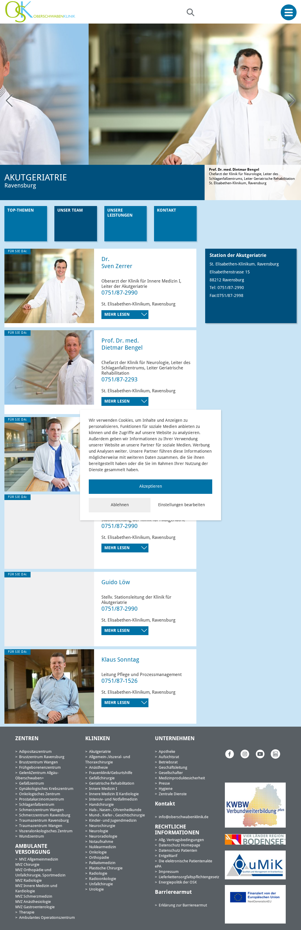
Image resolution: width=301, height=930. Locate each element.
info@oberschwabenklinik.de (183, 817)
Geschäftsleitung (173, 768)
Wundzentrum (31, 836)
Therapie (26, 912)
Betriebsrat (168, 762)
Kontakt (166, 210)
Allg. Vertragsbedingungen (181, 840)
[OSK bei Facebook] (229, 754)
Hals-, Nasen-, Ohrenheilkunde (115, 810)
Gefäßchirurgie (102, 778)
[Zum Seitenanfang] (294, 911)
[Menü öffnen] (288, 12)
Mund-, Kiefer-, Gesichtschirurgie (117, 815)
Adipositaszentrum (35, 752)
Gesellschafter (171, 773)
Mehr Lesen (117, 315)
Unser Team (70, 210)
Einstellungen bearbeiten (181, 505)
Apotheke (167, 752)
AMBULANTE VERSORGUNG (32, 849)
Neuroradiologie (103, 836)
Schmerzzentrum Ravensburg (44, 815)
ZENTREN (27, 738)
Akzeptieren (150, 486)
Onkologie (98, 852)
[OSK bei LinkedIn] (275, 754)
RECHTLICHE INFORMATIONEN (177, 830)
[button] (292, 100)
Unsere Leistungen (120, 212)
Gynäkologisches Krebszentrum (46, 789)
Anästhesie (98, 768)
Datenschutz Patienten (178, 851)
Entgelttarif (168, 856)
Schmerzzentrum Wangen (41, 810)
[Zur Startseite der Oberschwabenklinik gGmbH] (41, 12)
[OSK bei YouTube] (260, 754)
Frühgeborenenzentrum (40, 768)
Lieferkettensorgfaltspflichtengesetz (189, 877)
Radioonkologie (102, 879)
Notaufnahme (101, 842)
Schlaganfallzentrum (36, 805)
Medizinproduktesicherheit (182, 778)
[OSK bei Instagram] (245, 754)
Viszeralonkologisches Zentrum (46, 831)
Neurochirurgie (102, 826)
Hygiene (166, 789)
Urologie (96, 889)
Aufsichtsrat (169, 757)
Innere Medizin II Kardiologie (114, 794)
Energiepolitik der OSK (178, 882)
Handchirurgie (101, 805)
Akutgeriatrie (100, 752)
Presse (164, 783)
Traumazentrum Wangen (40, 826)
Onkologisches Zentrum (39, 794)
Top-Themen (20, 210)
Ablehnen (120, 505)
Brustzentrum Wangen (38, 762)
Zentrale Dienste (173, 794)
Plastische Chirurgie (106, 868)
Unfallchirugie (101, 884)
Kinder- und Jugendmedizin (113, 821)
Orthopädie (99, 858)
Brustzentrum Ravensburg (41, 757)
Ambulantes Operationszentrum (47, 918)
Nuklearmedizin (102, 847)
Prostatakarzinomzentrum (41, 799)
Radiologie (98, 874)
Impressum (169, 872)
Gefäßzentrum (31, 783)
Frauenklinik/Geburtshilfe (110, 773)
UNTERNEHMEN (175, 738)
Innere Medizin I (103, 789)
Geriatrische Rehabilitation (111, 783)
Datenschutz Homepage (179, 845)
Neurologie (98, 831)
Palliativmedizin (102, 863)
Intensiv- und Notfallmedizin (113, 799)
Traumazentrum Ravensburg (44, 821)
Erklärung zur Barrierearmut (183, 905)
